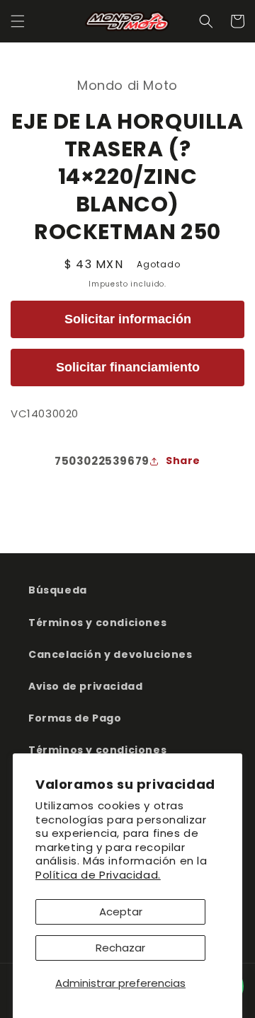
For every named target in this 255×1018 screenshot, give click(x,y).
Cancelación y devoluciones (110, 654)
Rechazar (120, 947)
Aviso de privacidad (85, 686)
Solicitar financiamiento (128, 367)
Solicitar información (127, 319)
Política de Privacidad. (98, 874)
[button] (17, 21)
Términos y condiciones (97, 622)
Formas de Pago (74, 718)
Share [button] (183, 460)
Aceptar (120, 911)
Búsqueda (57, 590)
